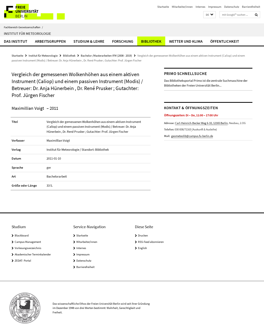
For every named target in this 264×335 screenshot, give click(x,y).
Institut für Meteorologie (27, 33)
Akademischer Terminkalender (33, 254)
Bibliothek (151, 41)
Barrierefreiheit (251, 7)
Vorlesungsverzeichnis (28, 248)
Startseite (163, 7)
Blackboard (22, 235)
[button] (209, 14)
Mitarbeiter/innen (182, 7)
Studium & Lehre (88, 41)
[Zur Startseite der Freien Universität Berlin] (32, 12)
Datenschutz (231, 7)
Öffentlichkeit (224, 41)
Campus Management (28, 242)
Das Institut (15, 41)
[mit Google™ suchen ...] (256, 15)
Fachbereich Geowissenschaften (23, 27)
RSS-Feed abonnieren (151, 242)
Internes (200, 7)
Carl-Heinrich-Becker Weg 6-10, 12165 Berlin (201, 123)
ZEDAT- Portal (23, 260)
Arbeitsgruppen (50, 41)
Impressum (214, 7)
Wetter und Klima (186, 41)
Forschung (122, 41)
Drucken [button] (143, 235)
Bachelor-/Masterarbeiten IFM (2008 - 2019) (106, 55)
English (142, 248)
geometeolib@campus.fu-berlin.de (192, 136)
